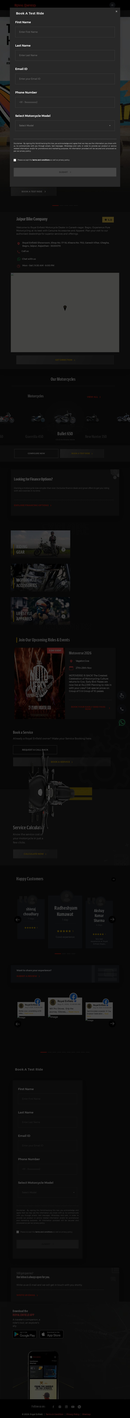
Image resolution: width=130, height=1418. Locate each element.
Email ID (21, 69)
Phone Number (26, 92)
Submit (63, 172)
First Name (23, 22)
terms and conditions (41, 160)
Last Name (23, 45)
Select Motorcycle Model (33, 116)
